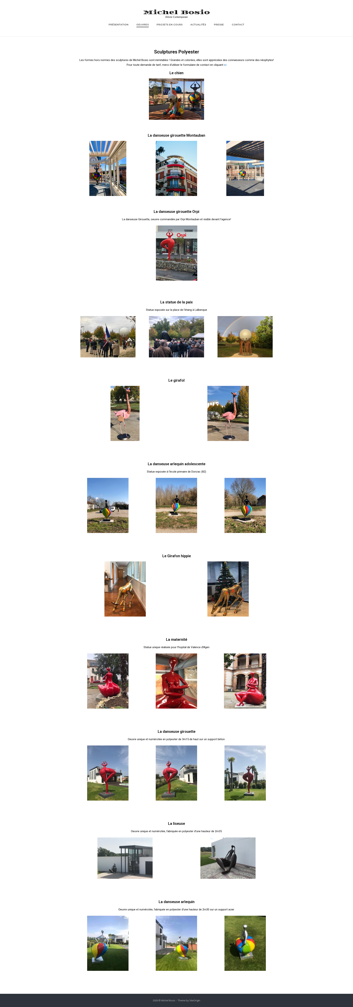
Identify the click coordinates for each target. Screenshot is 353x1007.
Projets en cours (170, 24)
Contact (238, 24)
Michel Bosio (176, 12)
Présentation (119, 24)
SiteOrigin (194, 1000)
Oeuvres (142, 24)
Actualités (198, 24)
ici (225, 64)
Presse (219, 24)
